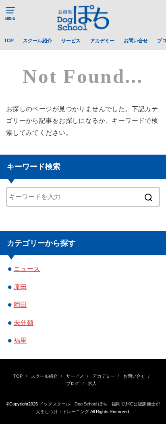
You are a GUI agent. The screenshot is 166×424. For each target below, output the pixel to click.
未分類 (23, 322)
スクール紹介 (37, 40)
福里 (20, 340)
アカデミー (102, 40)
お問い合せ (136, 40)
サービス (71, 40)
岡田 (20, 304)
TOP (9, 40)
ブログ (72, 383)
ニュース (27, 268)
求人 (92, 383)
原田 (20, 286)
